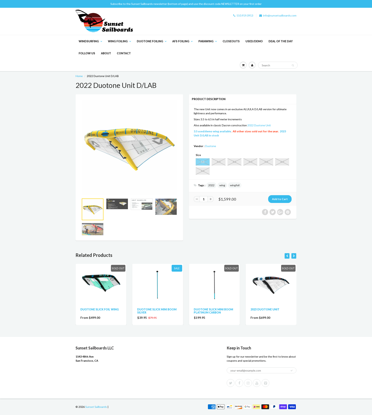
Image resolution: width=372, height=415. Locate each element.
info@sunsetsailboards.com (279, 15)
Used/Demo (254, 41)
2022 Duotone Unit (259, 125)
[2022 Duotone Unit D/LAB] (129, 147)
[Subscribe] (291, 370)
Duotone (210, 146)
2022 (211, 185)
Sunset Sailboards (96, 406)
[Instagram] (248, 383)
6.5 (203, 170)
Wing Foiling (118, 41)
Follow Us (87, 53)
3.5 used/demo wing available (212, 131)
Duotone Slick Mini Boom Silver (157, 311)
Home (79, 76)
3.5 (203, 161)
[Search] (293, 65)
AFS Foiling (180, 41)
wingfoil (234, 185)
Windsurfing (89, 41)
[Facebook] (239, 383)
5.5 (266, 161)
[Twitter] (230, 383)
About (106, 53)
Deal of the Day (281, 41)
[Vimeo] (265, 383)
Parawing (206, 41)
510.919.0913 (245, 15)
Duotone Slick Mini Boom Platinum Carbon (213, 311)
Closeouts (231, 41)
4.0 (218, 161)
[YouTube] (257, 383)
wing (222, 185)
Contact (124, 53)
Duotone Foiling (150, 41)
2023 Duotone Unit (265, 309)
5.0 (250, 161)
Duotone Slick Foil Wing (99, 309)
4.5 (234, 161)
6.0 (282, 161)
